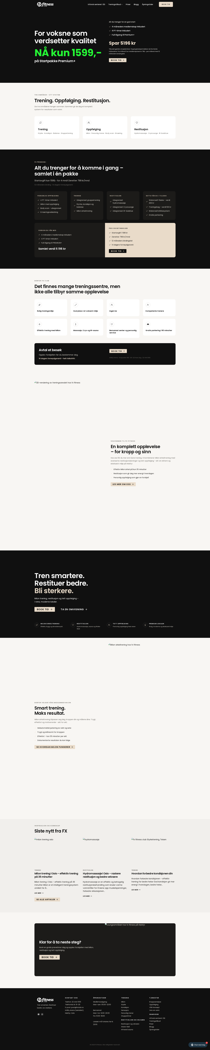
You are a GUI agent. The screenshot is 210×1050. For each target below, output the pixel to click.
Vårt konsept (154, 1007)
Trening (37, 870)
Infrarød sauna (127, 1029)
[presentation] (56, 852)
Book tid (166, 4)
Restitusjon (88, 870)
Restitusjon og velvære (130, 1024)
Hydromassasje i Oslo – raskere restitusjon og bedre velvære (102, 875)
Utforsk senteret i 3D (96, 4)
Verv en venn (154, 1010)
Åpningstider (147, 4)
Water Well (125, 1027)
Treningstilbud (155, 1021)
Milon (123, 1002)
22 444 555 (76, 1002)
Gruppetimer (126, 1016)
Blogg (136, 4)
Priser (128, 4)
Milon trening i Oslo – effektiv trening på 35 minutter (56, 875)
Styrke (123, 1004)
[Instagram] (42, 1014)
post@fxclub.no (77, 1007)
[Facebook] (38, 1014)
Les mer (38, 893)
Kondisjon (125, 1007)
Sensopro (125, 1010)
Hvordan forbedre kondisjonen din (152, 873)
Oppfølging (153, 1004)
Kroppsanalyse (155, 1002)
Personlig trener (127, 1013)
